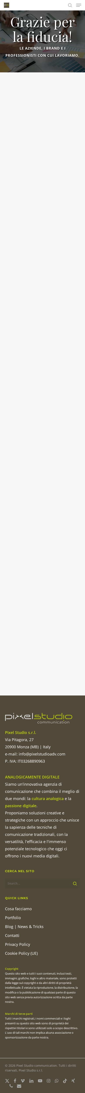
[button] (78, 5)
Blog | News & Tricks (24, 926)
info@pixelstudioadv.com (42, 754)
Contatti (12, 935)
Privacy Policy (17, 944)
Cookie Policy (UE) (21, 953)
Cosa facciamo (18, 908)
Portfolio (13, 917)
